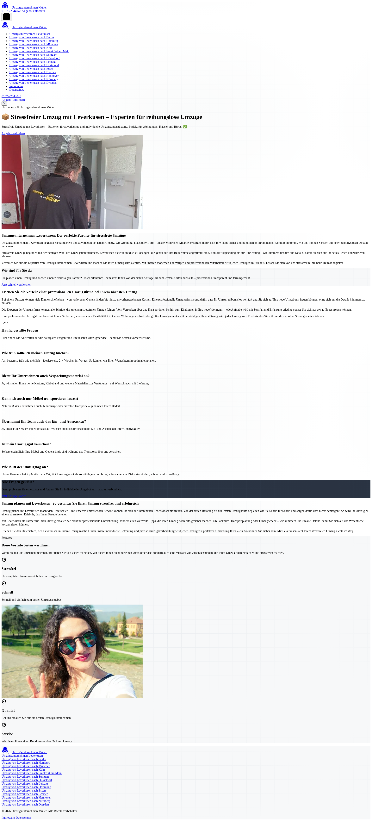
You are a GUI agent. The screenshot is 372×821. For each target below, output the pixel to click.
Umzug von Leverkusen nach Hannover (34, 75)
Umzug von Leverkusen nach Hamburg (33, 40)
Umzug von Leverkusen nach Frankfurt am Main (39, 51)
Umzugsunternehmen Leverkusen (30, 33)
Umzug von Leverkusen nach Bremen (32, 72)
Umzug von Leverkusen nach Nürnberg (33, 79)
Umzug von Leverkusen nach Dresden (33, 82)
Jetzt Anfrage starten (14, 496)
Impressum (16, 86)
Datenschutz (16, 89)
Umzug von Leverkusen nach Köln (31, 47)
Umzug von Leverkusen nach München (33, 44)
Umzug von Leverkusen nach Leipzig (32, 61)
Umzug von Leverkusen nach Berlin (31, 37)
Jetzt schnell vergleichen (16, 284)
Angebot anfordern (33, 11)
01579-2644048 (11, 11)
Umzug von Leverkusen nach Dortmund (34, 65)
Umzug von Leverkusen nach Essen (31, 68)
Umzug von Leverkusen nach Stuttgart (33, 54)
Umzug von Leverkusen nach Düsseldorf (34, 58)
